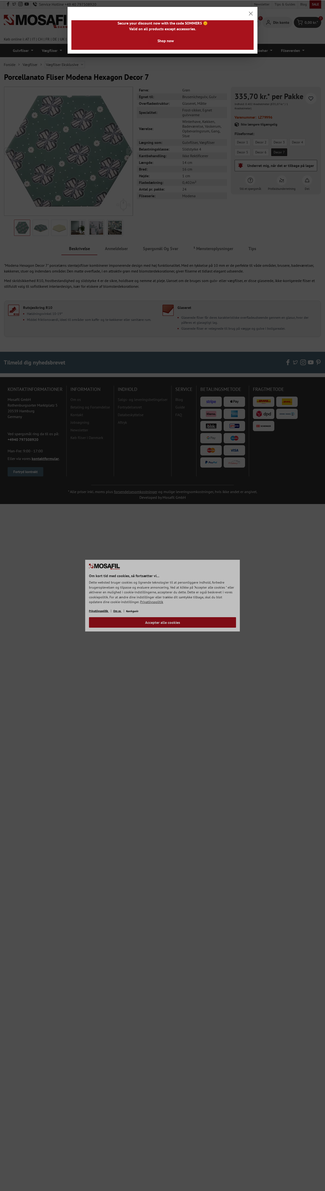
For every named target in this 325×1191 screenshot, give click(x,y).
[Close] (251, 13)
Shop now (166, 40)
